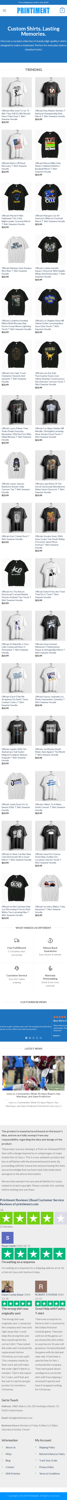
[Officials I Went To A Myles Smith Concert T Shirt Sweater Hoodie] (50, 786)
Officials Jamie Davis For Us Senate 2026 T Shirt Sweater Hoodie (16, 807)
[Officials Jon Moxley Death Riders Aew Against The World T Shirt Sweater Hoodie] (50, 731)
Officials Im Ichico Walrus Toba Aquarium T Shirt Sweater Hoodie (50, 909)
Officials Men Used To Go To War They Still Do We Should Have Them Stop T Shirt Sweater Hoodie (16, 114)
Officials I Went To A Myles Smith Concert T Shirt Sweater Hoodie (50, 807)
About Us (11, 1447)
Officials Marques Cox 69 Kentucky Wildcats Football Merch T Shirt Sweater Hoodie (50, 218)
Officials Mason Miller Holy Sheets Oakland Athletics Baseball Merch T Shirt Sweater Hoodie (48, 167)
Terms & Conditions (49, 1473)
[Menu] (4, 10)
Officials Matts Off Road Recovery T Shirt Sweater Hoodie (14, 166)
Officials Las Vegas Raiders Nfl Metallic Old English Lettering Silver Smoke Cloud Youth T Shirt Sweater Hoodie (49, 432)
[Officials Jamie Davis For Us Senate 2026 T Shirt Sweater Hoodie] (17, 786)
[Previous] (3, 1084)
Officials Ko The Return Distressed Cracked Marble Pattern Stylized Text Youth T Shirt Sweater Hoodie (16, 595)
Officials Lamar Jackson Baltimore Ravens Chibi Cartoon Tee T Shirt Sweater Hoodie (16, 488)
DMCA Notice (13, 1473)
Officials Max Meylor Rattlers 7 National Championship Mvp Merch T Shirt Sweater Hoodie (50, 113)
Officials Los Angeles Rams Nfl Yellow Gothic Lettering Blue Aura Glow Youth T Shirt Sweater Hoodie (49, 324)
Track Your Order (48, 1460)
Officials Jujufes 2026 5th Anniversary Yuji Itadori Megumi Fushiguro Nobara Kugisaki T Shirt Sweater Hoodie (14, 755)
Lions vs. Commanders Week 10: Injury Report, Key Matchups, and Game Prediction (33, 1095)
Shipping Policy (47, 1447)
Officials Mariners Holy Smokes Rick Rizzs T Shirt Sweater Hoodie (17, 271)
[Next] (64, 1084)
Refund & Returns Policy (52, 1454)
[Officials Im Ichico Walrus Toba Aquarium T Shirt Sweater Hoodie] (50, 888)
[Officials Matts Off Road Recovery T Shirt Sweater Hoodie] (17, 145)
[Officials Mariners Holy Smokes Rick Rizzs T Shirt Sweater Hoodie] (17, 250)
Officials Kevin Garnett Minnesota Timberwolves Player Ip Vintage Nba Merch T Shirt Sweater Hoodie (50, 648)
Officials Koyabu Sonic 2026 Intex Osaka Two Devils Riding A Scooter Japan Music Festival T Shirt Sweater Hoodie (50, 542)
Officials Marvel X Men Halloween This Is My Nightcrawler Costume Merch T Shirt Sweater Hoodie (16, 219)
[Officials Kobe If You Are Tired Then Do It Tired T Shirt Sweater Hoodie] (50, 573)
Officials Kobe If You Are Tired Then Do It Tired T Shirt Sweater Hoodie (50, 594)
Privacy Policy (46, 1467)
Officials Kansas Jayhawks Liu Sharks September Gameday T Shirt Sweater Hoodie (50, 699)
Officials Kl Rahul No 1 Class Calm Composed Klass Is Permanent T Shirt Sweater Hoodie (15, 648)
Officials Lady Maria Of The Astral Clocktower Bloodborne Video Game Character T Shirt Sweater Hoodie (50, 488)
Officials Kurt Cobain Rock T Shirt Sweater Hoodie (16, 537)
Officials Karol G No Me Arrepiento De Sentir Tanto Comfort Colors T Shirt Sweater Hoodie (15, 700)
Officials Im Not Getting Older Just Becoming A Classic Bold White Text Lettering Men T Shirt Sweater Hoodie (16, 910)
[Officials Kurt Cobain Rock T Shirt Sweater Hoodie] (17, 518)
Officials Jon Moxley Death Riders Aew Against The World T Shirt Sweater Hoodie (50, 752)
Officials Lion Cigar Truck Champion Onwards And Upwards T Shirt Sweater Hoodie (14, 377)
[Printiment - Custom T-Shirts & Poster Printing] (33, 10)
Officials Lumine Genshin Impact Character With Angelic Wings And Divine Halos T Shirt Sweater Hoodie (50, 272)
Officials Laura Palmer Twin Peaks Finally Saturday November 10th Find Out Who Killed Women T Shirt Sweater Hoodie (16, 434)
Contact (10, 1467)
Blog (8, 1460)
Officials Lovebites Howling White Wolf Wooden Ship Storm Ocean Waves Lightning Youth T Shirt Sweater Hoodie (16, 324)
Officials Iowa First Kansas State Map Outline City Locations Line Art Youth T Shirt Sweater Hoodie (48, 858)
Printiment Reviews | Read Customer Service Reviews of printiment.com (32, 1202)
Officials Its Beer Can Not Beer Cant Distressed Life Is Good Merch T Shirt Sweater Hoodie (16, 857)
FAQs (9, 1454)
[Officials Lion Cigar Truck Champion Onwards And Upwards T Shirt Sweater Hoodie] (17, 355)
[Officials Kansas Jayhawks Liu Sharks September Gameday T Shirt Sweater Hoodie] (50, 678)
